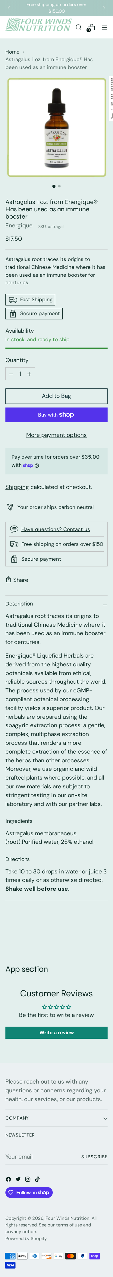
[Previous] (9, 8)
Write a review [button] (56, 1032)
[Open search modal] (78, 27)
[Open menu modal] (104, 27)
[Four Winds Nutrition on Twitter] (18, 1180)
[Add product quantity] (11, 374)
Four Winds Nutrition (67, 1218)
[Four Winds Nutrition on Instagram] (28, 1180)
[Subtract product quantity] (29, 374)
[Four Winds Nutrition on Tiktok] (38, 1180)
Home (12, 51)
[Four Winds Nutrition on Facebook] (9, 1180)
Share (20, 580)
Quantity (17, 360)
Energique (19, 225)
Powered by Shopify (26, 1239)
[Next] (104, 8)
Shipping (17, 487)
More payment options (56, 435)
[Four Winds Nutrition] (38, 27)
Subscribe (94, 1157)
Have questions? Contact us (55, 529)
